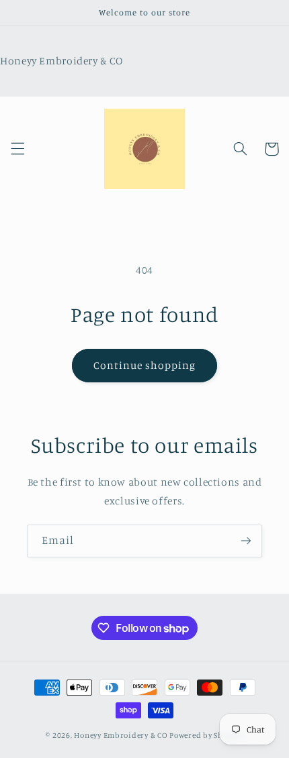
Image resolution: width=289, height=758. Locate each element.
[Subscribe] (246, 541)
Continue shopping (144, 365)
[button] (17, 148)
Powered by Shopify (206, 735)
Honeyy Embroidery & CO (120, 735)
